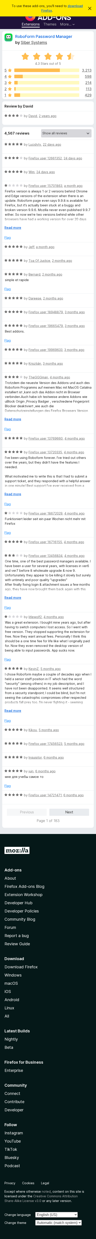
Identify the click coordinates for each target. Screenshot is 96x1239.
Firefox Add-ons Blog (24, 886)
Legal (45, 1183)
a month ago (73, 186)
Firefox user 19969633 (46, 350)
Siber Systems (34, 42)
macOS (11, 983)
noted (46, 1191)
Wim (32, 172)
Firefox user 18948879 (46, 312)
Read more (12, 227)
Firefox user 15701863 (45, 186)
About (10, 878)
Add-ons (13, 870)
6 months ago (54, 757)
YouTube (12, 1141)
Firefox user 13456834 (46, 556)
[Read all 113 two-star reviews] (46, 89)
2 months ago (62, 260)
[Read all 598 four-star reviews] (46, 76)
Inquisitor (35, 757)
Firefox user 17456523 (45, 744)
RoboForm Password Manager (43, 36)
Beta (8, 1047)
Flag (7, 237)
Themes (49, 24)
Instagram (13, 1133)
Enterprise (13, 1070)
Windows (13, 975)
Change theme (15, 1223)
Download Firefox (21, 967)
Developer (13, 1110)
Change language (17, 1215)
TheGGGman (38, 377)
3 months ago (75, 312)
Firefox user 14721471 (45, 795)
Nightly (11, 1039)
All (6, 1016)
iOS (7, 991)
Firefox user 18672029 (46, 513)
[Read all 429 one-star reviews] (46, 95)
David (33, 116)
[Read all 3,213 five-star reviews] (46, 70)
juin (31, 771)
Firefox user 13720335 (45, 452)
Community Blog (19, 919)
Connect (12, 1093)
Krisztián (35, 363)
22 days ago (52, 144)
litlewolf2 (35, 617)
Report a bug (16, 935)
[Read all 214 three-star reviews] (46, 82)
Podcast (12, 1165)
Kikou (33, 730)
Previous (27, 812)
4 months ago (60, 377)
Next (69, 812)
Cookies (28, 1183)
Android (11, 999)
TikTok (10, 1149)
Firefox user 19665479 (46, 326)
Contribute (14, 1101)
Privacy (9, 1183)
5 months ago (50, 669)
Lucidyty (35, 144)
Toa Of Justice (39, 260)
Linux (9, 1008)
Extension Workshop (23, 894)
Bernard (34, 274)
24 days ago (73, 158)
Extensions (31, 24)
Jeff (31, 247)
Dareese (35, 298)
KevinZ (34, 669)
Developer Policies (21, 911)
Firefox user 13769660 (46, 438)
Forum (10, 927)
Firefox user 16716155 (45, 542)
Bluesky (11, 1157)
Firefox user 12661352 (45, 158)
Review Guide (17, 943)
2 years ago (47, 116)
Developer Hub (18, 902)
